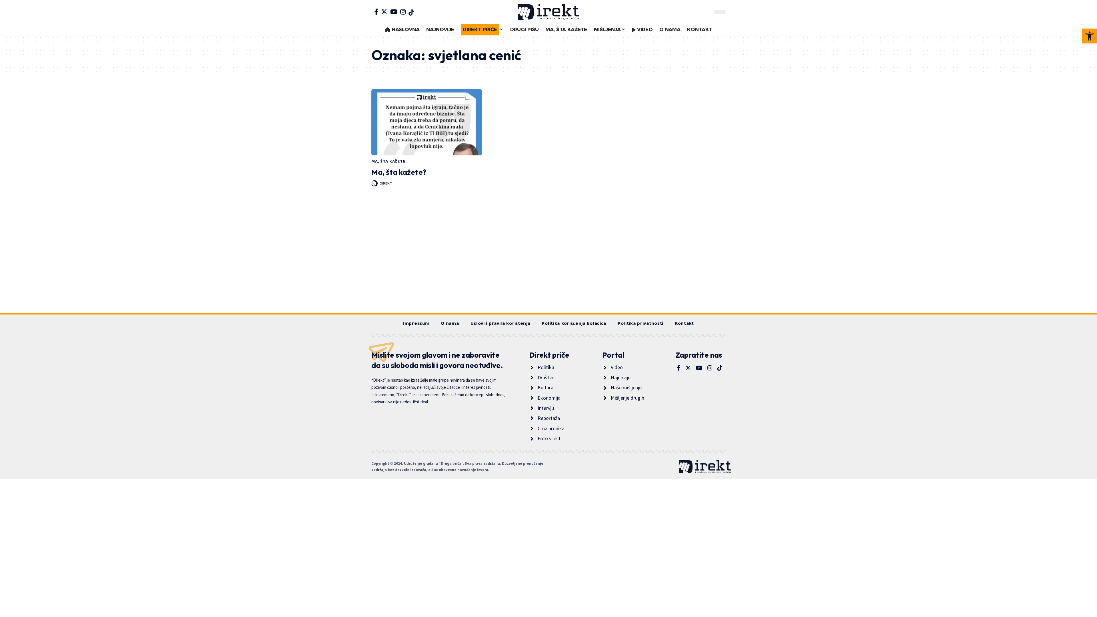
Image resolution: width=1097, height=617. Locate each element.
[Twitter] (384, 12)
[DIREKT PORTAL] (548, 12)
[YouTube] (394, 12)
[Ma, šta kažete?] (426, 122)
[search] (705, 12)
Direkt (386, 183)
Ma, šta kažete (388, 161)
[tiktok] (411, 12)
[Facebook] (376, 12)
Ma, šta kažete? (399, 172)
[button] (1089, 36)
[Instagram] (403, 12)
